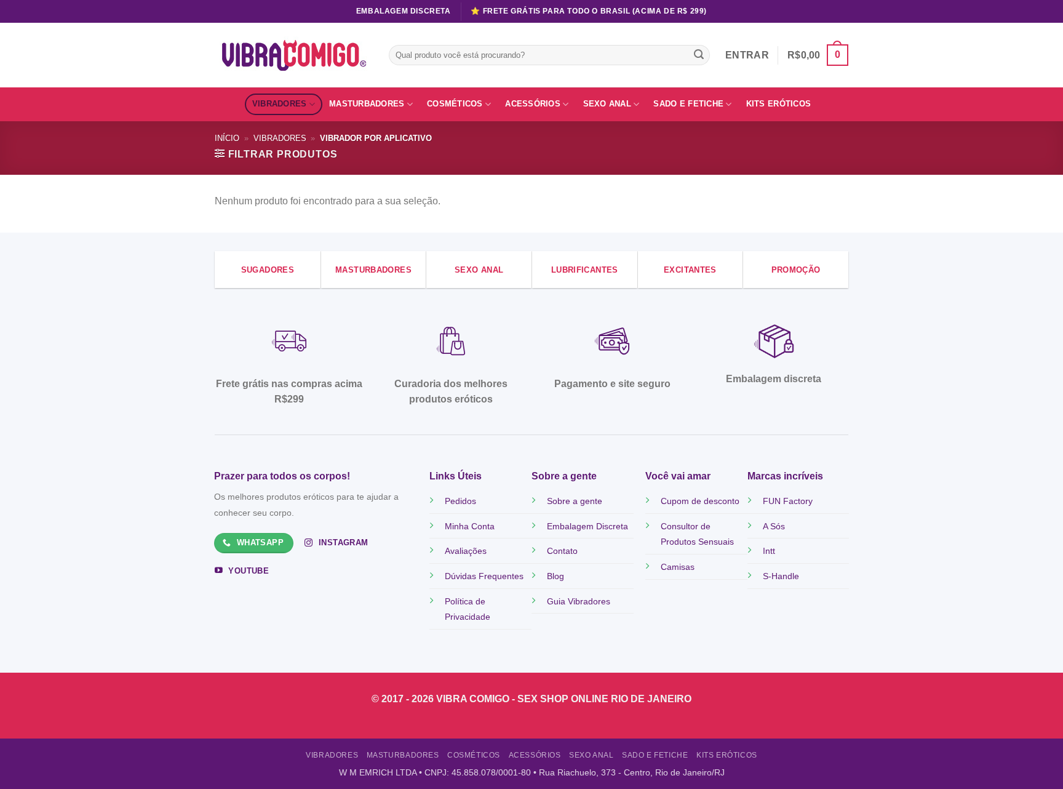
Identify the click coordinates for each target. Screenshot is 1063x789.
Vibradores (279, 103)
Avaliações (466, 551)
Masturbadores (366, 103)
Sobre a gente (574, 501)
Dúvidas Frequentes (484, 576)
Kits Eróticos (778, 103)
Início (227, 138)
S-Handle (781, 576)
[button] (817, 55)
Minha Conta (470, 526)
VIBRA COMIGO (474, 699)
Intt (769, 551)
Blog (555, 576)
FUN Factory (788, 501)
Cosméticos (455, 103)
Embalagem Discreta (587, 526)
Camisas (678, 567)
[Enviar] (698, 55)
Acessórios (532, 103)
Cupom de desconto (700, 501)
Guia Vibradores (578, 601)
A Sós (774, 526)
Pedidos (460, 501)
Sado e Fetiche (688, 103)
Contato (562, 551)
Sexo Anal (607, 103)
